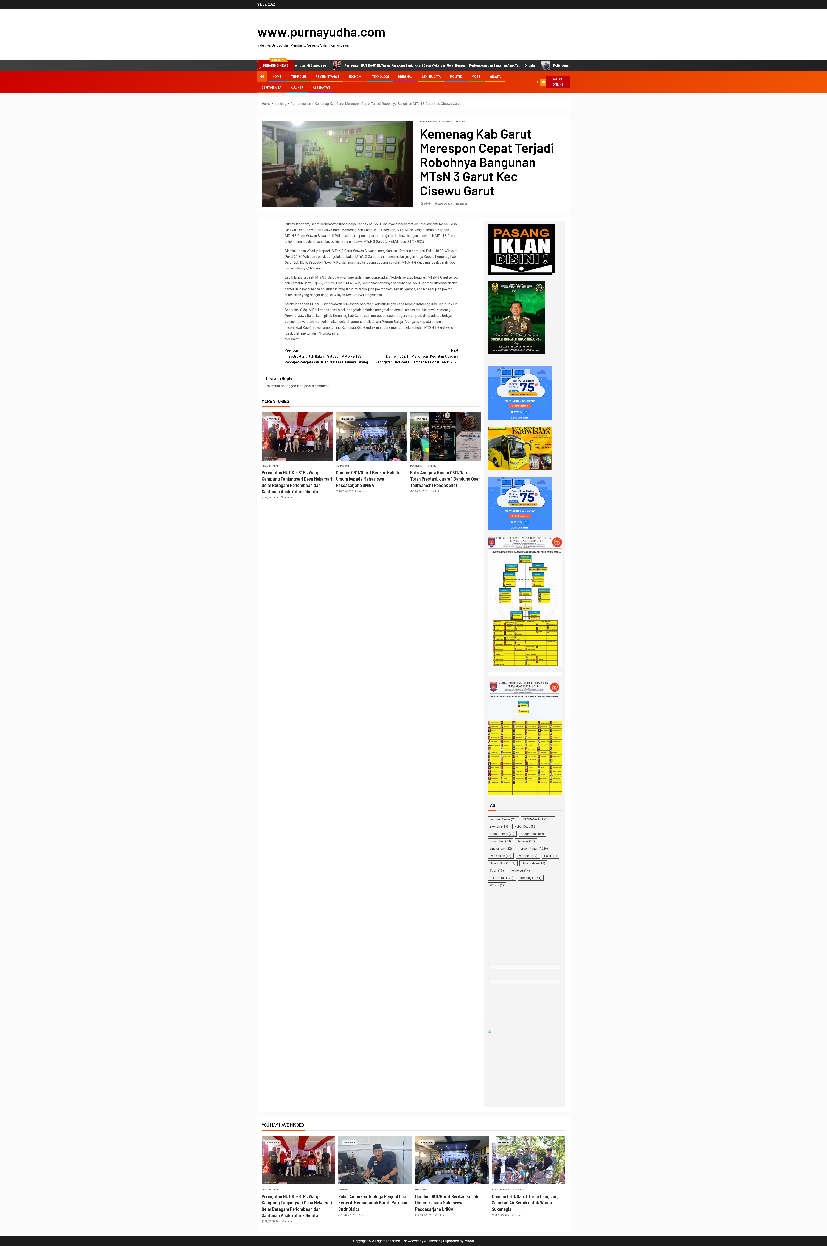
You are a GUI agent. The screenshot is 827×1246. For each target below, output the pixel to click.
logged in (293, 386)
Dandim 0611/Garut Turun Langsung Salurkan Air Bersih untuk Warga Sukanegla (525, 1202)
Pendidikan (445, 121)
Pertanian (528, 856)
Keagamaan (532, 834)
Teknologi (380, 76)
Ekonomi (355, 76)
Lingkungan (501, 848)
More (475, 76)
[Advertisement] (525, 926)
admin (428, 203)
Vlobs (469, 1241)
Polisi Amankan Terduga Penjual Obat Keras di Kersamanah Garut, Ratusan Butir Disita (517, 65)
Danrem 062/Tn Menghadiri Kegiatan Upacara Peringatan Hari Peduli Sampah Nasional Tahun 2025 (416, 356)
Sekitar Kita (271, 87)
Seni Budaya (431, 76)
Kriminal (405, 76)
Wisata (495, 76)
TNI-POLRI (298, 76)
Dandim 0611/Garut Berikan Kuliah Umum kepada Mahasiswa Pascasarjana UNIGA (367, 479)
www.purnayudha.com (321, 31)
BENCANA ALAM (537, 819)
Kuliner (297, 87)
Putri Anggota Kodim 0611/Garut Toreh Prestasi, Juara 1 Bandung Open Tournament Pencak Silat (445, 479)
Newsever (411, 1241)
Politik (456, 76)
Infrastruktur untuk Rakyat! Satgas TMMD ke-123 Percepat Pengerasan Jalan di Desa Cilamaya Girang (326, 356)
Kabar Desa (525, 826)
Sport (497, 870)
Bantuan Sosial (503, 819)
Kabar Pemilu (502, 834)
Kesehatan (321, 87)
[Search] (537, 82)
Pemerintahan (327, 76)
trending (459, 121)
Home (276, 76)
